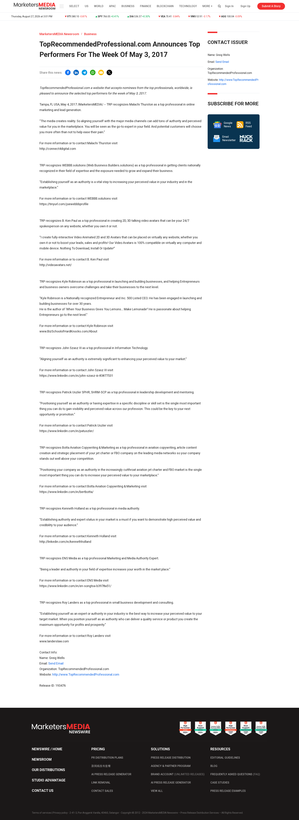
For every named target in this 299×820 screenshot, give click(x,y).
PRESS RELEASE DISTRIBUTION (171, 757)
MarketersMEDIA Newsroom (59, 34)
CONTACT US (42, 791)
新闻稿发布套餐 (101, 766)
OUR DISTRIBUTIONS (48, 770)
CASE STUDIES (219, 782)
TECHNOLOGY (188, 6)
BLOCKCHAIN (165, 6)
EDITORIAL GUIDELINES (225, 757)
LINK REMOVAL (100, 782)
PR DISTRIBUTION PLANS (107, 757)
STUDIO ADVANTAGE (48, 780)
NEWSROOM (42, 759)
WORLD (98, 6)
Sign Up (245, 6)
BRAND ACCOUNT (178, 774)
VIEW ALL (157, 790)
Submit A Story (271, 6)
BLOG (213, 766)
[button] (61, 6)
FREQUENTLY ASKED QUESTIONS (235, 774)
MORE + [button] (207, 6)
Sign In (229, 6)
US (86, 6)
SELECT (74, 6)
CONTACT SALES (102, 790)
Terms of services (41, 812)
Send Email (56, 663)
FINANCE (145, 6)
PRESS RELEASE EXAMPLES (228, 790)
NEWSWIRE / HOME (47, 749)
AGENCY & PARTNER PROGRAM (171, 766)
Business (90, 34)
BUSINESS (127, 6)
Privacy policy (60, 812)
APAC (112, 6)
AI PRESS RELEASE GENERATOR (111, 774)
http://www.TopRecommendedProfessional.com (85, 674)
